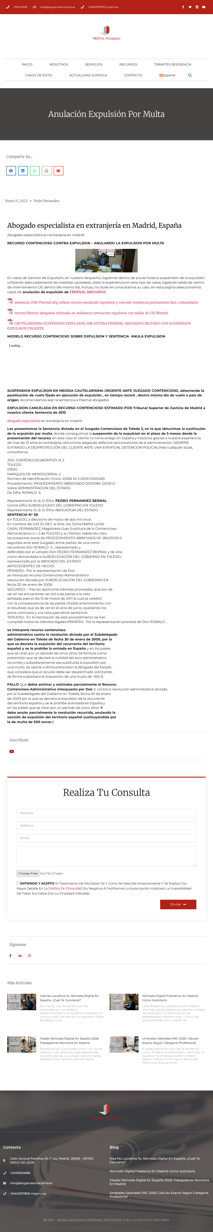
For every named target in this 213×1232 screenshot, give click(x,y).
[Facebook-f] (183, 7)
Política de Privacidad (65, 889)
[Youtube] (204, 7)
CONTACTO (133, 75)
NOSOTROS (59, 64)
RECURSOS (128, 64)
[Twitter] (190, 7)
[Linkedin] (197, 7)
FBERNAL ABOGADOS (88, 292)
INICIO (27, 64)
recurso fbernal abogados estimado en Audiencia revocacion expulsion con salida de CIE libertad (91, 313)
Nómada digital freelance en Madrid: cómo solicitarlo (152, 1171)
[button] (190, 75)
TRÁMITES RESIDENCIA (172, 64)
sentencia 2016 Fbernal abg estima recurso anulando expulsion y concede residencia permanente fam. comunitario (106, 302)
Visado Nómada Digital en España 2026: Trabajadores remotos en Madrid (159, 1182)
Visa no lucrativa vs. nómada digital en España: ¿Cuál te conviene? (155, 1160)
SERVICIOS (93, 64)
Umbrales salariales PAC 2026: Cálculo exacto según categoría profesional (159, 1195)
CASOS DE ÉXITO (38, 75)
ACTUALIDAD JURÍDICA (88, 75)
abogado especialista (23, 421)
